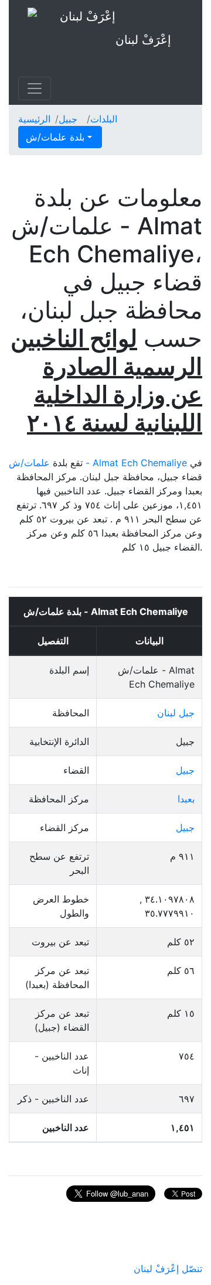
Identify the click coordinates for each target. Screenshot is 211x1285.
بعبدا (186, 799)
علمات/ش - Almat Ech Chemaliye (98, 463)
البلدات (103, 119)
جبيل (68, 119)
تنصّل (192, 1268)
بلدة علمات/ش (56, 137)
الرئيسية (34, 119)
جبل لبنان (176, 713)
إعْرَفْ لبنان (143, 40)
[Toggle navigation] (34, 88)
